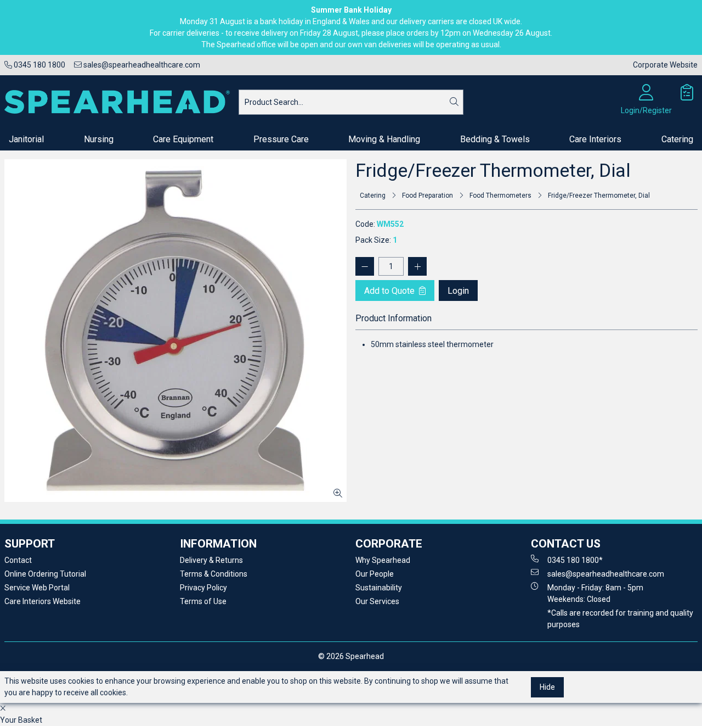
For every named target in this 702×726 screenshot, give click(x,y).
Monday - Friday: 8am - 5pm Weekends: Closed (595, 593)
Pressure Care (281, 139)
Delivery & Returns (211, 560)
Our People (374, 573)
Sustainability (378, 587)
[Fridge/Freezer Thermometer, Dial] (175, 330)
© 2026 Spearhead (351, 656)
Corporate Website (665, 64)
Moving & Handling (384, 139)
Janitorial (26, 139)
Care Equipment (183, 139)
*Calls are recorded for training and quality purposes (620, 618)
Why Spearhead (382, 560)
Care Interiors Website (42, 601)
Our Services (377, 601)
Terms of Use (203, 601)
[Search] (454, 102)
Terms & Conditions (213, 573)
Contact (18, 560)
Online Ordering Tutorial (45, 573)
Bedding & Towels (495, 139)
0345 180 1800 (38, 64)
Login (458, 291)
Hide (547, 687)
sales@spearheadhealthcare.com (141, 64)
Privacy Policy (203, 587)
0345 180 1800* (575, 560)
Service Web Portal (37, 587)
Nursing (99, 139)
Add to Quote (390, 291)
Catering (677, 139)
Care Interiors (595, 139)
